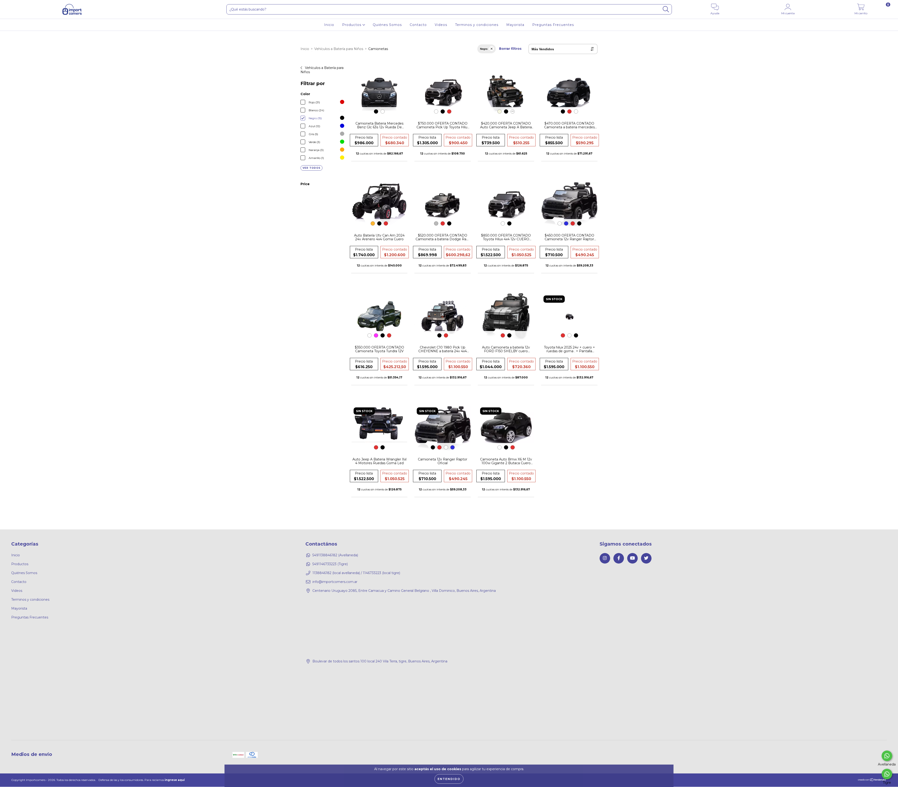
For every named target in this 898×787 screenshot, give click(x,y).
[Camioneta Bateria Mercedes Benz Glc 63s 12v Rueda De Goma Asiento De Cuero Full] (379, 92)
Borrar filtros (510, 49)
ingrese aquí (175, 780)
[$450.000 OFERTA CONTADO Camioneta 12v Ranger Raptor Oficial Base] (569, 204)
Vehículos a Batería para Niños (338, 49)
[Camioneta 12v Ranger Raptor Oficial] (442, 428)
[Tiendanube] (872, 780)
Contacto (418, 25)
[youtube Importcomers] (632, 558)
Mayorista (515, 25)
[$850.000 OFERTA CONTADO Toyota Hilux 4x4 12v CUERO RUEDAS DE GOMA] (506, 204)
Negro (484, 48)
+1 (512, 111)
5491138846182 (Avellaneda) (335, 555)
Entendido (449, 779)
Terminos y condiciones (476, 25)
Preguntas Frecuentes (553, 25)
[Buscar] (665, 9)
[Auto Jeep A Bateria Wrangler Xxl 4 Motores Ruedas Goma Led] (379, 428)
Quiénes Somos (387, 25)
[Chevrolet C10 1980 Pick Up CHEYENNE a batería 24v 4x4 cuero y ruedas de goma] (442, 316)
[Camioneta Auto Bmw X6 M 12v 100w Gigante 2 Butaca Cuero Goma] (506, 428)
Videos (441, 25)
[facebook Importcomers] (618, 558)
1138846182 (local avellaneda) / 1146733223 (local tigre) (356, 573)
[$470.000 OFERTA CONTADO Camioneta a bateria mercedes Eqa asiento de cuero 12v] (569, 92)
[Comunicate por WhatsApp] (887, 756)
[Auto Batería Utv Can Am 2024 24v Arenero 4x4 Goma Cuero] (379, 204)
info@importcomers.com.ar (334, 582)
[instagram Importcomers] (605, 558)
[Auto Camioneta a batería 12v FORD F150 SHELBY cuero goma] (506, 316)
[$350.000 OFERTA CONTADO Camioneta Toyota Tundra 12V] (379, 316)
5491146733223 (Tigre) (330, 564)
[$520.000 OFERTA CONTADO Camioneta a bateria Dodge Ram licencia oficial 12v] (442, 204)
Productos (352, 25)
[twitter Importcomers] (646, 558)
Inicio (329, 25)
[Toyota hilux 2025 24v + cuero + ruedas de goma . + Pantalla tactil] (569, 316)
